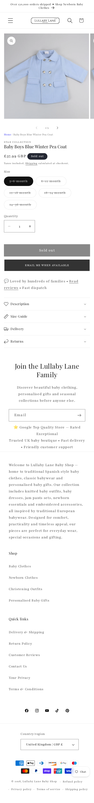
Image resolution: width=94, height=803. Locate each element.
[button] (10, 20)
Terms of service (48, 789)
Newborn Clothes (23, 577)
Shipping (31, 163)
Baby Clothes (20, 566)
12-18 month (22, 194)
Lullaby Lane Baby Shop (40, 781)
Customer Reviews (24, 655)
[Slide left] (36, 128)
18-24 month (57, 194)
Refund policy (73, 781)
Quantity (11, 216)
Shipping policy (76, 789)
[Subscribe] (79, 415)
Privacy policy (21, 789)
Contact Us (18, 666)
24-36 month (23, 205)
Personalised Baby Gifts (29, 600)
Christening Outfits (25, 589)
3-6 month (21, 182)
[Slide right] (57, 128)
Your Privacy (19, 678)
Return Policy (20, 643)
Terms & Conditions (26, 689)
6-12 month (53, 182)
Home (7, 134)
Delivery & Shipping (26, 632)
